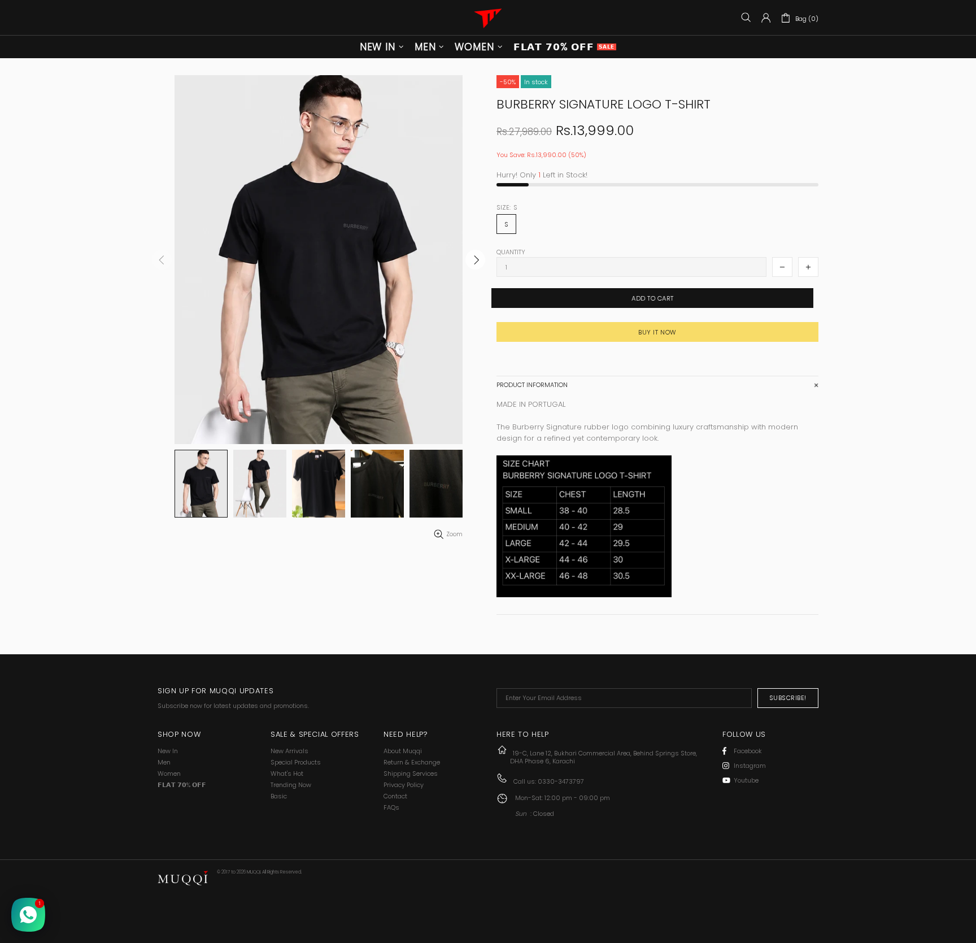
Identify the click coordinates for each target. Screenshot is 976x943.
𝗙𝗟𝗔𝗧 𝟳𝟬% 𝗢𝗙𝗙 (182, 785)
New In (168, 751)
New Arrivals (289, 751)
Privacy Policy (404, 785)
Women (169, 773)
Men (164, 762)
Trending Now (291, 785)
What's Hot (287, 773)
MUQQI (488, 17)
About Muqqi (403, 751)
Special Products (296, 762)
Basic (279, 796)
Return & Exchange (412, 762)
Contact (395, 796)
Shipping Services (411, 773)
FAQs (391, 807)
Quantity (510, 252)
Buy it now (657, 332)
